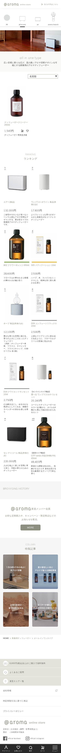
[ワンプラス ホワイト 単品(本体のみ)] (44, 181)
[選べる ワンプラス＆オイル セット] (44, 371)
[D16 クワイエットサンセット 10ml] (17, 371)
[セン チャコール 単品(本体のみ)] (17, 432)
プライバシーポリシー (13, 711)
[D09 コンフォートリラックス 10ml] (44, 303)
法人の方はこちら (51, 4)
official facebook (14, 738)
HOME (6, 638)
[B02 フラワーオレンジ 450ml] (17, 245)
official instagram (37, 738)
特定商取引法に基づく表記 (15, 701)
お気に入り (18, 751)
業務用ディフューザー (21, 638)
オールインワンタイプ (43, 638)
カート (42, 751)
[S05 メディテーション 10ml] (44, 245)
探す (30, 751)
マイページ (6, 751)
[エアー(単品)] (17, 181)
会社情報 (7, 691)
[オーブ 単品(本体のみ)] (17, 303)
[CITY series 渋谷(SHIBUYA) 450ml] (44, 432)
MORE (30, 527)
